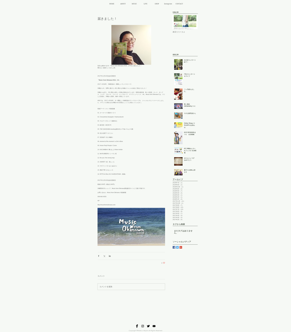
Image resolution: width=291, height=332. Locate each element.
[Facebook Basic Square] (174, 247)
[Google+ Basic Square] (180, 247)
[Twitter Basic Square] (177, 247)
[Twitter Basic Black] (148, 326)
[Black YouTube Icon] (154, 326)
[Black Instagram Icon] (142, 326)
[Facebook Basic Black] (137, 326)
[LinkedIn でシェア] (110, 256)
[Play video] (131, 227)
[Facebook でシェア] (99, 256)
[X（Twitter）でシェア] (104, 256)
